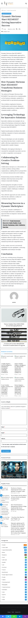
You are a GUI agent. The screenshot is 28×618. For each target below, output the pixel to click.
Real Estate (5, 572)
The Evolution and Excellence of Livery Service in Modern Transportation (19, 497)
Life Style (4, 559)
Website (3, 438)
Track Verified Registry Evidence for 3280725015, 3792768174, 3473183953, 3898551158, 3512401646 (7, 389)
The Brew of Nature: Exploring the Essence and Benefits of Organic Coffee (18, 489)
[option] (14, 469)
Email (3, 432)
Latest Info (5, 547)
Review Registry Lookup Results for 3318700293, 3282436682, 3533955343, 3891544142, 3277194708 (20, 389)
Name (3, 427)
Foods (3, 577)
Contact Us (17, 612)
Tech (3, 557)
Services (4, 567)
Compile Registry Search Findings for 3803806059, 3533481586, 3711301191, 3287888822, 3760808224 (6, 368)
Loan (3, 597)
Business (4, 554)
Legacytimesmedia (11, 10)
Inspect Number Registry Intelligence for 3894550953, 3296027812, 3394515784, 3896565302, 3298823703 (20, 368)
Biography (4, 584)
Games (4, 579)
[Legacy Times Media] (9, 3)
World (3, 545)
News (3, 552)
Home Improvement (7, 574)
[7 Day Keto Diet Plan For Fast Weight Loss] (5, 518)
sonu (5, 29)
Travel (3, 569)
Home (4, 10)
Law (3, 564)
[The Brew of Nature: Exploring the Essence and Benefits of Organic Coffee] (5, 490)
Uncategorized (6, 582)
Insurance (4, 589)
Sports (4, 594)
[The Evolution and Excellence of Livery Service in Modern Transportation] (5, 499)
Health (4, 562)
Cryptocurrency (6, 587)
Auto (3, 592)
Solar (3, 599)
